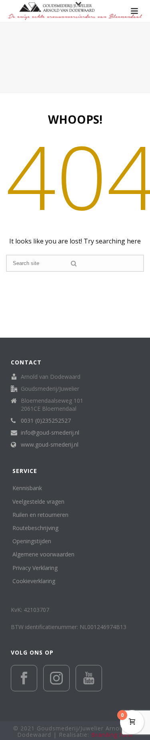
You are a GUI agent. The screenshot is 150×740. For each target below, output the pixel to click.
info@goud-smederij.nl (50, 432)
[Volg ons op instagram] (56, 678)
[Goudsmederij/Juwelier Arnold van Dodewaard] (75, 11)
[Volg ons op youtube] (89, 678)
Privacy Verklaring (35, 568)
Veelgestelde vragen (38, 501)
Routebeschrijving (35, 528)
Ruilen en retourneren (40, 514)
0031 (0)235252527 (46, 420)
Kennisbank (27, 488)
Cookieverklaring (33, 581)
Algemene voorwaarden (43, 554)
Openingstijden (31, 541)
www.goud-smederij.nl (49, 444)
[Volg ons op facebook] (24, 678)
